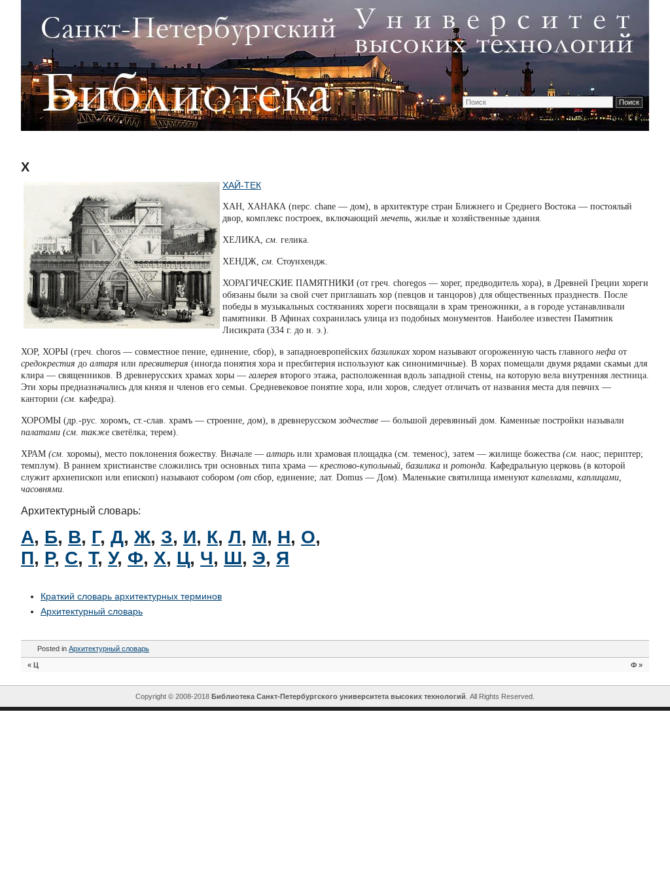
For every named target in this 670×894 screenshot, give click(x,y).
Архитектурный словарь (92, 611)
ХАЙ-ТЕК (241, 185)
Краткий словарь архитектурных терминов (131, 596)
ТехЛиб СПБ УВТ (332, 63)
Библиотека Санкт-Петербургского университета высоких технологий (338, 696)
